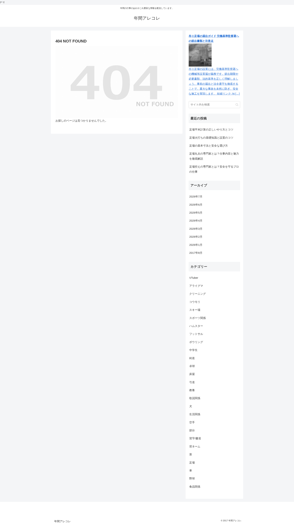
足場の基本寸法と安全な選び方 (208, 145)
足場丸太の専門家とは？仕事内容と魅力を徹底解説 (214, 156)
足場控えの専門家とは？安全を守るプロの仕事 (214, 169)
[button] (237, 104)
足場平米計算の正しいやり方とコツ (211, 129)
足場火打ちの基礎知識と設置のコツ (211, 137)
